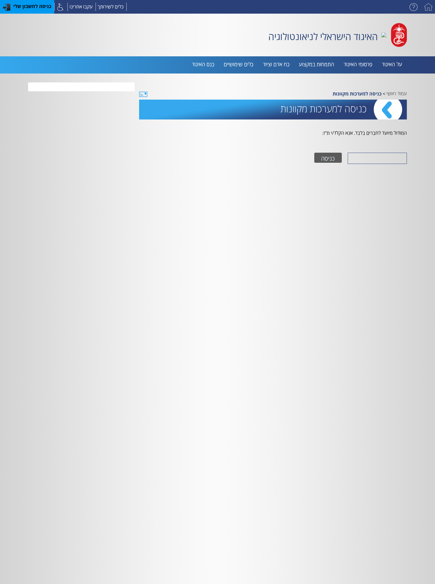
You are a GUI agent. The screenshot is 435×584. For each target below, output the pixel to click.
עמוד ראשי (396, 93)
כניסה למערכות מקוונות (357, 93)
